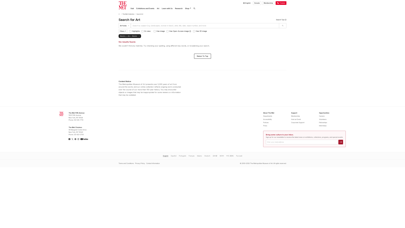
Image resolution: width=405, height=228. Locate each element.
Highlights (136, 31)
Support (294, 113)
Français (192, 156)
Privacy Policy (140, 163)
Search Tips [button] (280, 20)
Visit (132, 8)
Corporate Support (297, 122)
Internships (323, 126)
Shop (187, 8)
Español (173, 156)
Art (158, 8)
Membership (268, 3)
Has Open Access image (179, 31)
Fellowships (323, 122)
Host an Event (296, 119)
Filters (122, 31)
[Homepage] (123, 5)
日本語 (215, 156)
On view (147, 31)
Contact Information (153, 163)
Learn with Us (167, 8)
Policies (266, 122)
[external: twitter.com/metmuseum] (72, 139)
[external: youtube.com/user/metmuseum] (84, 139)
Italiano (199, 156)
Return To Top (202, 56)
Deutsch (207, 156)
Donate (257, 3)
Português (182, 156)
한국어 (222, 156)
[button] (190, 31)
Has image (160, 31)
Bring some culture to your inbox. (280, 135)
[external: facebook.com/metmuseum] (69, 139)
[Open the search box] (194, 8)
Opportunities (324, 113)
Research (179, 8)
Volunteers (323, 119)
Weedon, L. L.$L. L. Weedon (128, 36)
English (165, 156)
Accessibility (267, 119)
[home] (119, 14)
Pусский (239, 156)
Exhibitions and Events (145, 8)
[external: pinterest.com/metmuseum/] (75, 139)
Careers (322, 116)
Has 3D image (201, 31)
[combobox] (205, 25)
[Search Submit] (282, 25)
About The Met (268, 113)
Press (265, 126)
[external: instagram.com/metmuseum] (78, 139)
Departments (267, 116)
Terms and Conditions (126, 163)
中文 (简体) (230, 156)
